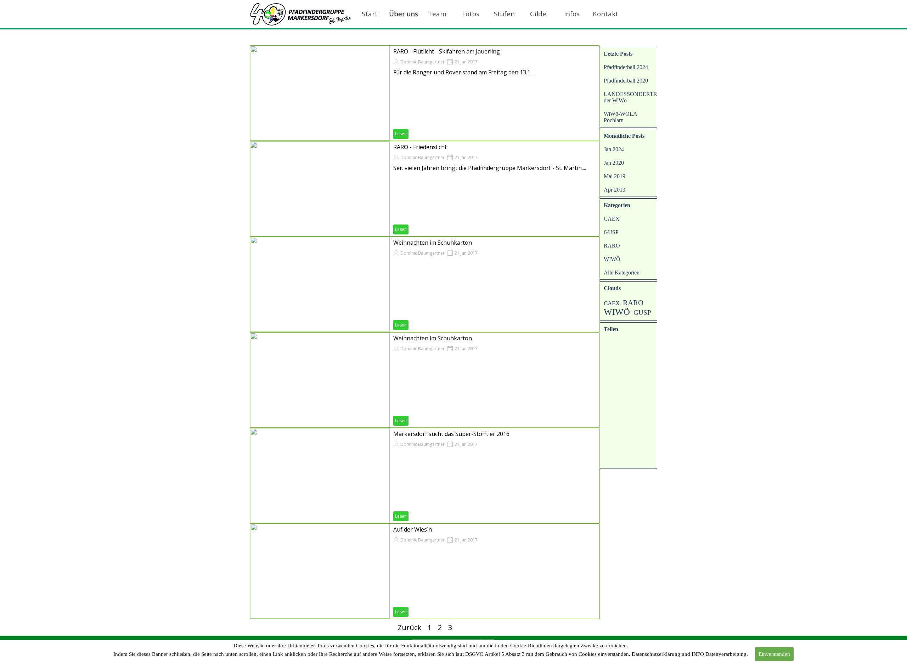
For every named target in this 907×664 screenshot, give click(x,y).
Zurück (409, 627)
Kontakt (605, 13)
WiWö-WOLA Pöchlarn (620, 117)
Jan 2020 (614, 163)
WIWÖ (612, 259)
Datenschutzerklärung (656, 654)
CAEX (612, 219)
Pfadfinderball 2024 (626, 67)
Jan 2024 (614, 149)
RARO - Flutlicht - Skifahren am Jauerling (446, 51)
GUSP (611, 232)
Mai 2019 (614, 176)
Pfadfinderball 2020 (626, 81)
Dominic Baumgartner (422, 62)
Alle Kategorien (622, 272)
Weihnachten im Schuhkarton (432, 242)
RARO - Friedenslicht (420, 147)
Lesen (401, 134)
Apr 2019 (614, 190)
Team (437, 13)
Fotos (470, 13)
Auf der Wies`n (412, 529)
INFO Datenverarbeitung (719, 654)
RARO (612, 246)
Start (370, 13)
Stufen (504, 13)
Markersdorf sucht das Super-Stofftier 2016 (451, 434)
